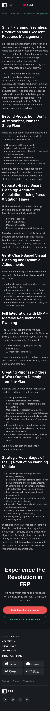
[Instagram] (12, 699)
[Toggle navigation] (46, 5)
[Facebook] (20, 699)
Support (5, 681)
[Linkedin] (5, 699)
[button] (25, 636)
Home (4, 13)
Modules (15, 13)
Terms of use (28, 681)
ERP (10, 5)
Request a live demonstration (25, 619)
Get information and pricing (25, 610)
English (30, 5)
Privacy (16, 681)
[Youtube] (27, 699)
